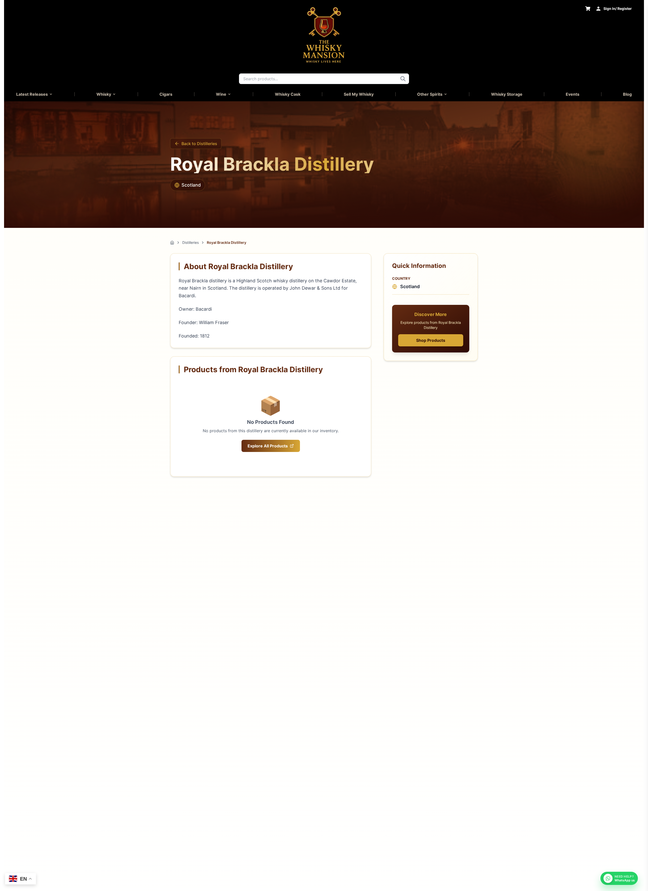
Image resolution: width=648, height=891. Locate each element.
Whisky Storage (506, 94)
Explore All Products (268, 445)
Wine (221, 94)
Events (572, 94)
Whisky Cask (287, 94)
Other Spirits (429, 94)
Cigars (165, 94)
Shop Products (430, 340)
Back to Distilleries (199, 143)
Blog (627, 94)
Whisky (103, 94)
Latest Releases (32, 94)
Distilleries (190, 242)
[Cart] (587, 8)
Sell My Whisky (359, 94)
